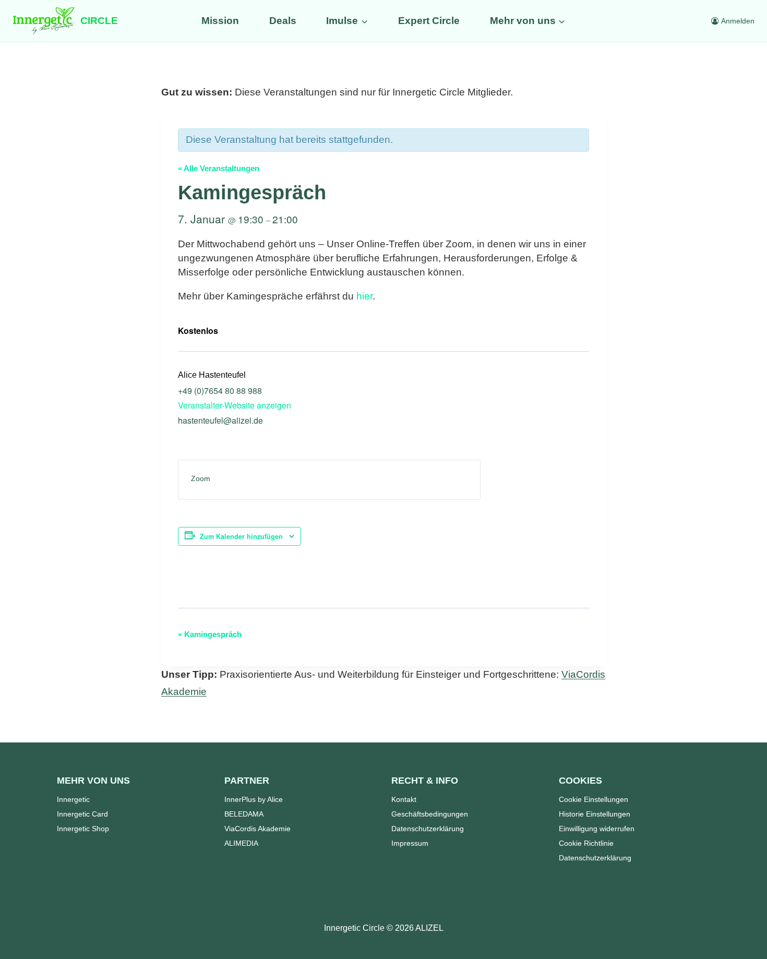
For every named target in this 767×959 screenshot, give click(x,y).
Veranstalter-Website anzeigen (234, 405)
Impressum (409, 843)
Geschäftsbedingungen (429, 814)
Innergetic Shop (83, 828)
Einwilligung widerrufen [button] (596, 828)
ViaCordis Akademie (257, 828)
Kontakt (403, 799)
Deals (282, 20)
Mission (220, 20)
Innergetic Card (82, 814)
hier (364, 296)
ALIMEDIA (241, 843)
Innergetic (73, 799)
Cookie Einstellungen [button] (593, 799)
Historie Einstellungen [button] (594, 814)
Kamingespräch (210, 634)
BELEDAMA (243, 814)
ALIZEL (429, 927)
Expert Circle (429, 20)
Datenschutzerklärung (427, 828)
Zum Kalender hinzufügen (241, 536)
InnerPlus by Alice (253, 799)
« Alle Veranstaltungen (218, 168)
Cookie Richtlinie (586, 843)
